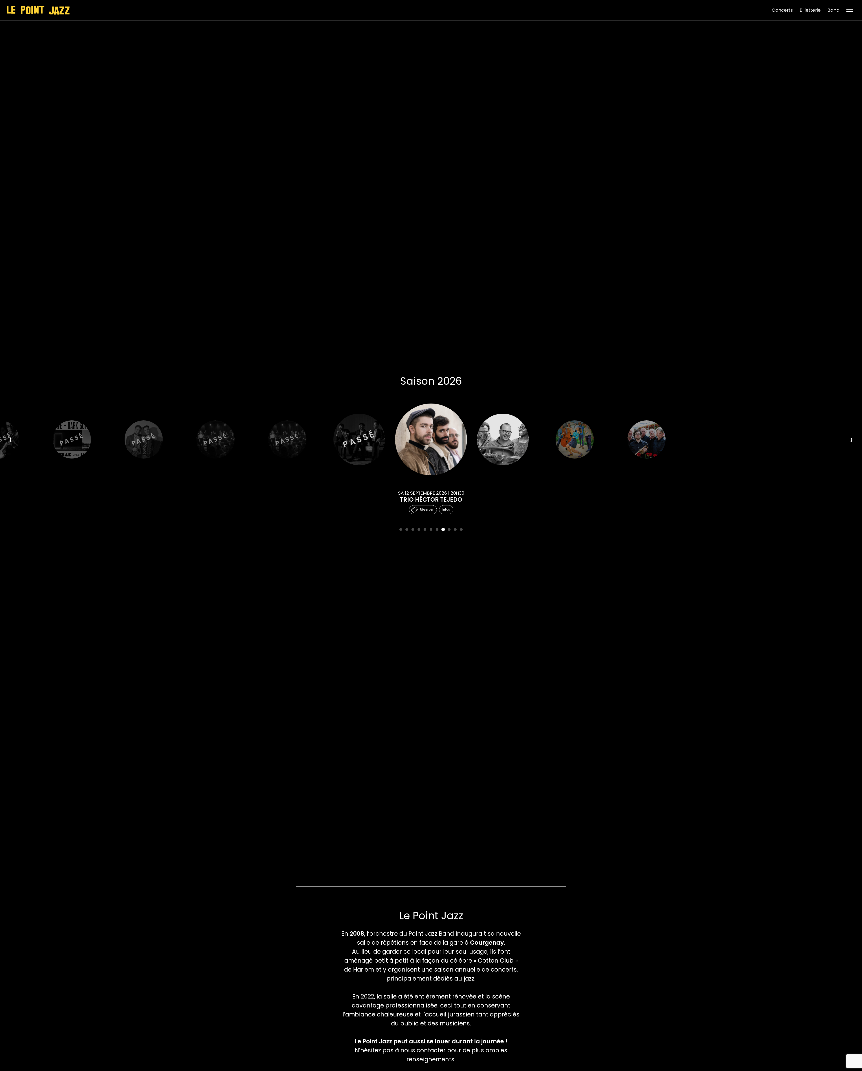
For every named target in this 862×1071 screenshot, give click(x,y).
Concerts (782, 10)
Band (833, 10)
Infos (446, 509)
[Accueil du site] (38, 10)
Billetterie (810, 10)
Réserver (426, 509)
